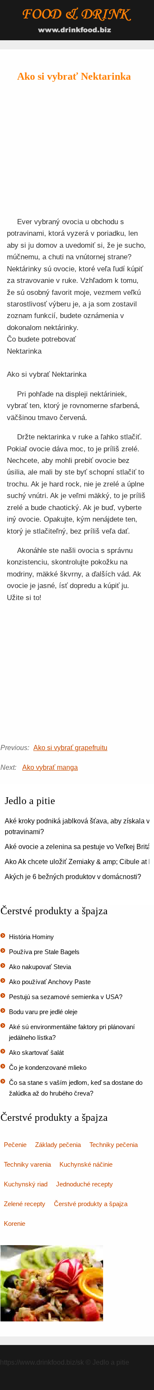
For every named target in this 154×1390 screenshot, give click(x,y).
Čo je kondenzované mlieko (47, 1067)
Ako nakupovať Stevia (40, 966)
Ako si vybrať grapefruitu (70, 747)
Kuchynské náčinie (86, 1164)
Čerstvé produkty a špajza (90, 1203)
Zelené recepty (24, 1203)
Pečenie (15, 1144)
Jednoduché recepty (84, 1184)
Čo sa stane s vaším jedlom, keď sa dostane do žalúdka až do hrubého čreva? (75, 1088)
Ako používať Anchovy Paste (50, 981)
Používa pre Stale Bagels (44, 951)
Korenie (14, 1223)
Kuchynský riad (25, 1184)
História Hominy (31, 936)
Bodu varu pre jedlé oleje (43, 1011)
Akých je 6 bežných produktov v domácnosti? (73, 876)
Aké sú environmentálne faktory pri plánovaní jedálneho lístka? (72, 1032)
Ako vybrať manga (50, 767)
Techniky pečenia (113, 1144)
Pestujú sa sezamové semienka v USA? (65, 996)
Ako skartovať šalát (36, 1052)
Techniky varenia (27, 1164)
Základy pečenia (58, 1144)
